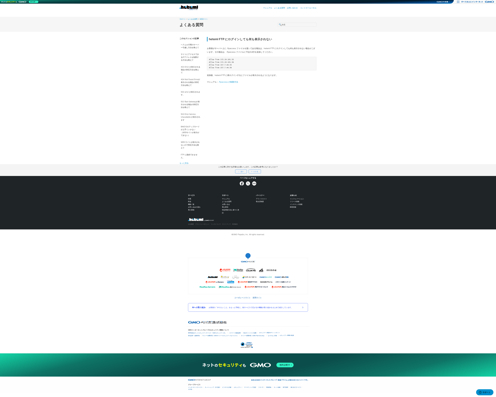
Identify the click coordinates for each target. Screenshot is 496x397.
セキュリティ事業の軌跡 (287, 335)
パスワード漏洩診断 (235, 333)
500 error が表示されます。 (190, 93)
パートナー (260, 195)
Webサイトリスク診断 (249, 333)
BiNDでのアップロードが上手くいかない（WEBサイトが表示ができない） (190, 130)
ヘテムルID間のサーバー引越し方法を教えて (190, 46)
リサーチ (261, 387)
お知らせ (293, 195)
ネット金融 (277, 387)
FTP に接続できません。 (189, 156)
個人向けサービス (296, 387)
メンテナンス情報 (296, 204)
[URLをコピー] (254, 183)
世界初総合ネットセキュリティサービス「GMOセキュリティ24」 (207, 333)
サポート (183, 19)
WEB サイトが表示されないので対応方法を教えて (190, 145)
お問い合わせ (292, 8)
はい (242, 171)
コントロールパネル (308, 8)
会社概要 (191, 224)
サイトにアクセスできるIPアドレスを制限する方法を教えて (190, 57)
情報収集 (268, 387)
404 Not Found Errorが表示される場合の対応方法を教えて (190, 82)
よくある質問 (279, 8)
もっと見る (184, 163)
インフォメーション (297, 199)
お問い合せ (226, 204)
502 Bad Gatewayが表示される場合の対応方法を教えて (190, 104)
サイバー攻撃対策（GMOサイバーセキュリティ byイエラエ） (220, 335)
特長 (189, 199)
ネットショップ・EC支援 (212, 387)
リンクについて (216, 224)
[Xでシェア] (248, 183)
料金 (189, 201)
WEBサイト (204, 19)
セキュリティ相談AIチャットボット (269, 332)
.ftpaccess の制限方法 (228, 82)
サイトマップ (226, 224)
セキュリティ (238, 387)
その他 (190, 389)
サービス (191, 195)
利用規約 (235, 224)
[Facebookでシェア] (242, 183)
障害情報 (293, 207)
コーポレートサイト (242, 297)
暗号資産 (285, 387)
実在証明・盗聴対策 (194, 335)
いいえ (256, 171)
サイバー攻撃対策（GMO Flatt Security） (253, 335)
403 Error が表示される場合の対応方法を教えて (190, 70)
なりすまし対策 (272, 335)
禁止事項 (225, 207)
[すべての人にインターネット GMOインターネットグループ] (478, 2)
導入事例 (191, 210)
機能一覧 (191, 204)
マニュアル (267, 8)
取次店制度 (260, 201)
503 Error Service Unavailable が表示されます (190, 117)
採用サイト (257, 297)
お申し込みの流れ (194, 207)
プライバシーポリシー (202, 224)
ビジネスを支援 (226, 387)
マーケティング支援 (250, 387)
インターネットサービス (195, 387)
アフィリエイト (261, 199)
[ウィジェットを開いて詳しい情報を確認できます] (484, 392)
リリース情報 (294, 201)
